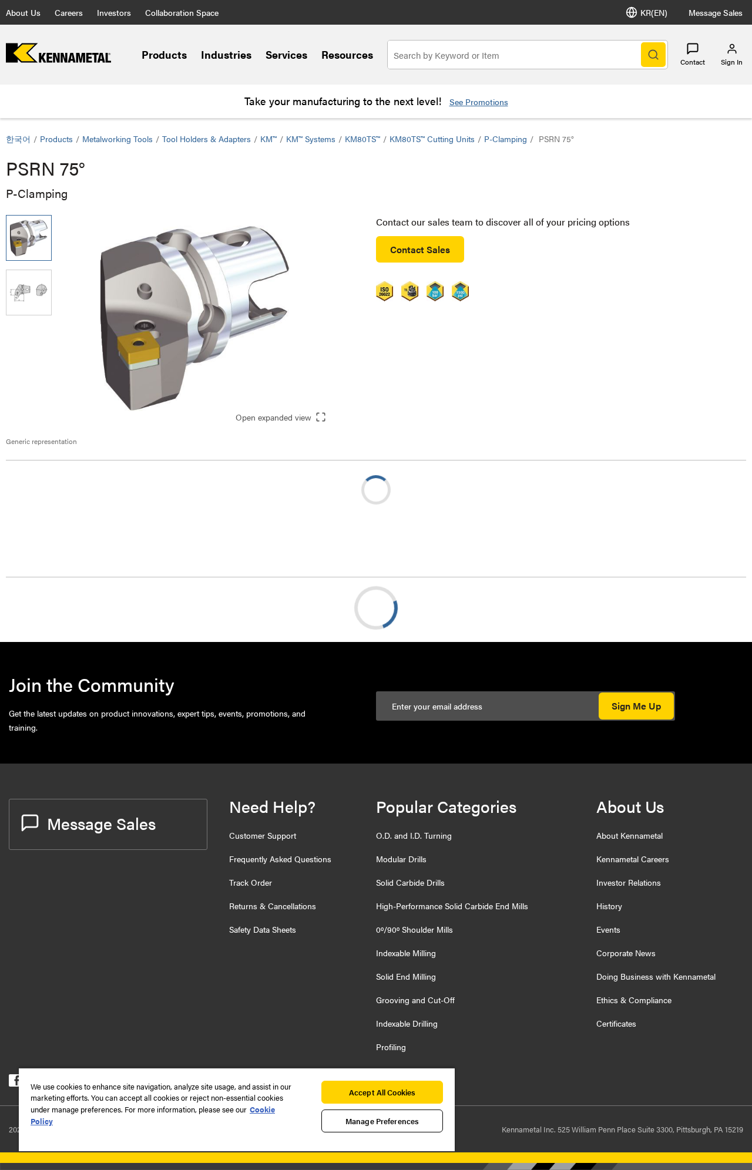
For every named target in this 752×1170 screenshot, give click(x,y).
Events (608, 929)
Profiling (391, 1047)
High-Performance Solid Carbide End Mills (452, 906)
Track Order (250, 882)
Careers (69, 12)
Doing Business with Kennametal (656, 976)
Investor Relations (628, 882)
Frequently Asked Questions (280, 859)
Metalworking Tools (117, 138)
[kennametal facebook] (15, 1083)
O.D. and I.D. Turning (414, 835)
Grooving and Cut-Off (415, 1000)
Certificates (616, 1023)
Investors (114, 12)
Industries (226, 54)
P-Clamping (505, 138)
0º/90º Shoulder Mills (414, 929)
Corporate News (626, 953)
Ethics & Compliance (634, 1000)
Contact (692, 61)
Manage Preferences (382, 1121)
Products (164, 54)
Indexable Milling (406, 953)
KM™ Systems (310, 138)
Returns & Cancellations (272, 906)
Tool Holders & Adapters (206, 138)
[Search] (653, 54)
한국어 (18, 138)
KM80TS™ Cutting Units (432, 138)
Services (286, 54)
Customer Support (262, 835)
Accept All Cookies (382, 1092)
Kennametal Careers (632, 859)
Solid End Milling (406, 976)
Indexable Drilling (407, 1023)
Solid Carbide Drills (410, 882)
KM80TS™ (362, 138)
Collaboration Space (182, 12)
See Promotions (478, 101)
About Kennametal (629, 835)
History (609, 906)
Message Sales (716, 12)
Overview (48, 607)
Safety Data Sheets (262, 929)
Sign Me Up (636, 705)
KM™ (268, 138)
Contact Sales (420, 249)
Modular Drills (401, 859)
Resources (347, 54)
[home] (58, 59)
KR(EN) (653, 12)
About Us (23, 12)
